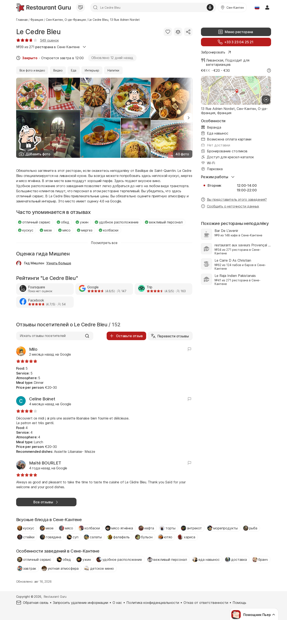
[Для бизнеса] (80, 7)
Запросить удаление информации (80, 602)
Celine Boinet (42, 398)
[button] (189, 118)
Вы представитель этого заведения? (237, 199)
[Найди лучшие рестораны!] (43, 7)
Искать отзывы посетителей (43, 336)
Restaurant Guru (55, 596)
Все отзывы (43, 502)
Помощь (239, 602)
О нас (117, 602)
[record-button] (210, 7)
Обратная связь (35, 602)
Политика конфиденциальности (152, 602)
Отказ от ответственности (206, 602)
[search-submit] (95, 7)
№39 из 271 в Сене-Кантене (48, 47)
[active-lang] (257, 7)
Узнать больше (58, 263)
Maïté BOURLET (45, 463)
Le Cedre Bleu (38, 32)
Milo (33, 349)
